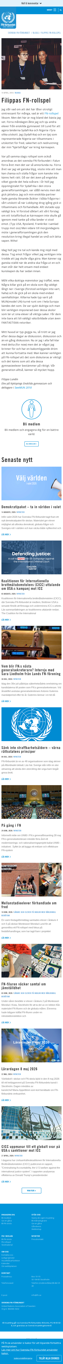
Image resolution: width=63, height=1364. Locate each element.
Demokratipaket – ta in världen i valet (31, 507)
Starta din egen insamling (43, 1218)
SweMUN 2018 (23, 387)
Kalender (5, 1263)
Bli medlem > (31, 444)
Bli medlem (6, 1218)
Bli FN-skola (6, 1223)
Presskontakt (37, 1239)
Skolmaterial (7, 1245)
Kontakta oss (7, 1255)
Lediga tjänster (8, 1258)
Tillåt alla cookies (49, 1358)
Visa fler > (31, 1190)
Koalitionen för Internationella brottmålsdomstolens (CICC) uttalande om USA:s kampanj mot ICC (30, 585)
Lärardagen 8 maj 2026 (19, 1069)
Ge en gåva (6, 1221)
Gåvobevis (36, 1226)
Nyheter (36, 1236)
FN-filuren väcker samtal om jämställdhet (23, 986)
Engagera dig (8, 1215)
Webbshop (36, 1229)
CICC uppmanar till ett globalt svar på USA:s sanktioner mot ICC (30, 1148)
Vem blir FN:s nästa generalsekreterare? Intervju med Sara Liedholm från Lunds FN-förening (31, 670)
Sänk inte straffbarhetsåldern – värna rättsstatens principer (31, 749)
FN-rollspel (51, 113)
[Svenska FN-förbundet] (8, 17)
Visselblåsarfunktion (10, 1261)
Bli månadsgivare (39, 1221)
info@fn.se (36, 1295)
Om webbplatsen (9, 1266)
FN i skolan (7, 1236)
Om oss (4, 1252)
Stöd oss (36, 1215)
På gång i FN (11, 825)
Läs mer (5, 534)
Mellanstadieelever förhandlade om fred (29, 905)
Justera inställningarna (23, 1358)
